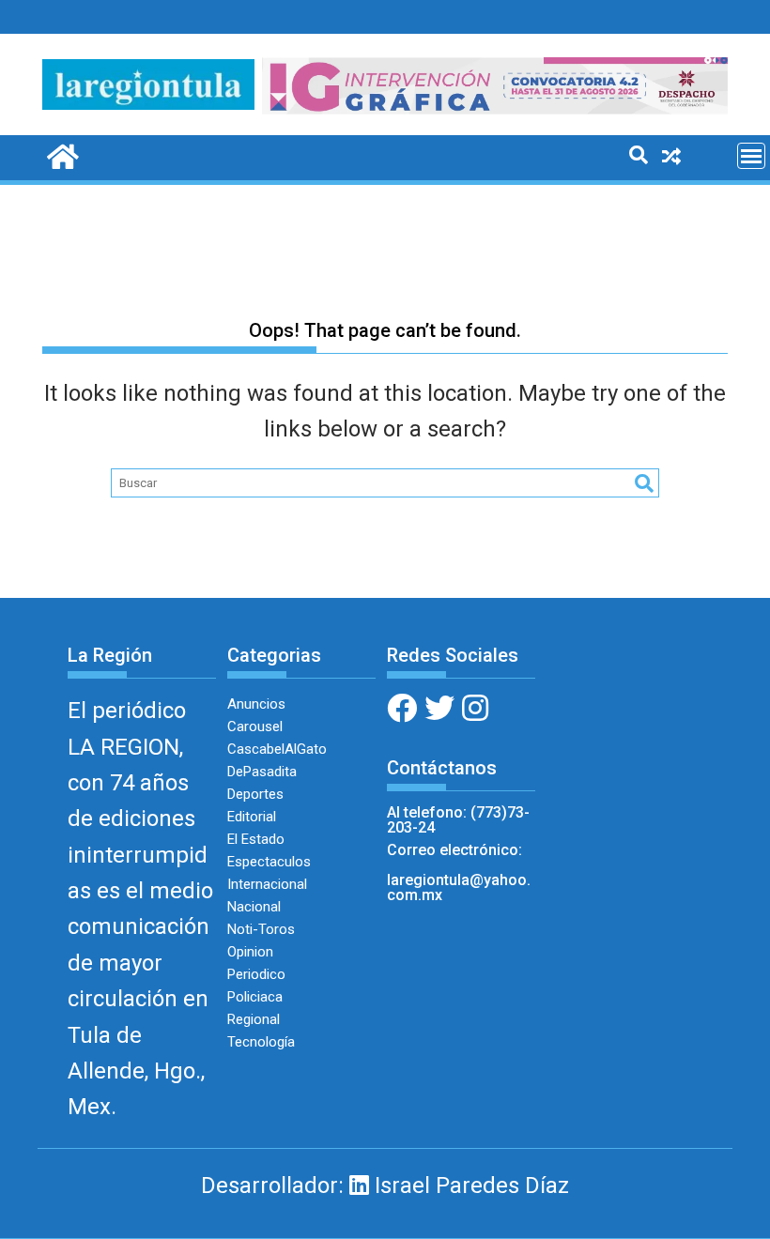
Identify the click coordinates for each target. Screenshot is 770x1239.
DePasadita (262, 771)
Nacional (254, 906)
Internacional (267, 884)
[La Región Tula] (60, 154)
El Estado (256, 839)
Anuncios (256, 704)
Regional (253, 1019)
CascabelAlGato (277, 749)
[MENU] (751, 156)
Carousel (255, 726)
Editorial (251, 816)
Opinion (250, 951)
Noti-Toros (261, 929)
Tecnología (261, 1041)
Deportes (255, 794)
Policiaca (255, 996)
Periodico (256, 974)
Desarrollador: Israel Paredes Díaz (385, 1185)
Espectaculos (269, 861)
